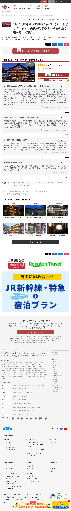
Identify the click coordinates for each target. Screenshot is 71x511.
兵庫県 (29, 407)
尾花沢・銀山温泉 (50, 182)
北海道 (14, 385)
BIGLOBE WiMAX (11, 450)
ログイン (66, 1)
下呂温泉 (18, 370)
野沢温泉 (23, 366)
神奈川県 (29, 392)
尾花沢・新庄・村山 (37, 182)
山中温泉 (42, 368)
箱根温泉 (4, 376)
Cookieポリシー (36, 497)
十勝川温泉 (18, 362)
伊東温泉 (11, 368)
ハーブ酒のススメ (57, 391)
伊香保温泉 (35, 364)
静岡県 (14, 403)
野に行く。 (55, 379)
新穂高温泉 (31, 370)
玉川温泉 (35, 374)
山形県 (28, 182)
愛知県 (24, 403)
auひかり (8, 445)
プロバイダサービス (11, 473)
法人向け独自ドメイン (12, 488)
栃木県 (14, 389)
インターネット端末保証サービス (36, 445)
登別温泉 (11, 362)
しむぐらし (54, 445)
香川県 (19, 414)
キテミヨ (55, 373)
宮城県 (29, 385)
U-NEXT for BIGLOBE (34, 453)
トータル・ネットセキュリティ (36, 450)
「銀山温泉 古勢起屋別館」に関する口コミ (23, 60)
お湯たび (55, 369)
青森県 (19, 385)
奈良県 (33, 407)
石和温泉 (41, 366)
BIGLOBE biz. (10, 466)
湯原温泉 (4, 374)
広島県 (29, 410)
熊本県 (27, 418)
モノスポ (55, 377)
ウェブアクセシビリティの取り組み (32, 494)
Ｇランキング (56, 363)
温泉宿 (19, 185)
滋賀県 (14, 407)
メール (53, 468)
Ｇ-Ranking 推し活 (57, 387)
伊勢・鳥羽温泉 (12, 376)
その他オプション (33, 456)
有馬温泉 (43, 370)
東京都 (24, 392)
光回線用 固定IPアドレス (12, 476)
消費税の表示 (16, 494)
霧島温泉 (22, 374)
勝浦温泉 (10, 372)
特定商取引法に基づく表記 (10, 500)
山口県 (33, 410)
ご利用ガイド (56, 356)
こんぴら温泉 (23, 372)
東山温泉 (10, 364)
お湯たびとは (56, 355)
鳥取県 (14, 410)
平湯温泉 (24, 370)
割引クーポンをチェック (55, 80)
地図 (41, 70)
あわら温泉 (5, 370)
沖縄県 (46, 418)
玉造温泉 (36, 372)
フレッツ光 (9, 471)
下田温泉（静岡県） (27, 368)
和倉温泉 (36, 368)
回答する (44, 1)
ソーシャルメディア (33, 481)
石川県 (19, 399)
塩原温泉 (17, 366)
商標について (40, 500)
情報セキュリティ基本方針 (27, 500)
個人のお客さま (8, 436)
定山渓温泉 (5, 362)
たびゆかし (55, 385)
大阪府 (24, 407)
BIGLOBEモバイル (11, 447)
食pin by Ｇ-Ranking (58, 389)
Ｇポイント (55, 361)
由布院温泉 (35, 376)
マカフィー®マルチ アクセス (14, 486)
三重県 (29, 403)
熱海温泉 (42, 376)
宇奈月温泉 (12, 370)
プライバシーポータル (24, 497)
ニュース (30, 473)
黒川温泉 (16, 374)
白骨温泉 (29, 366)
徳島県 (14, 414)
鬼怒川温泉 (11, 366)
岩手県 (24, 385)
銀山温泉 (60, 182)
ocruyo (54, 367)
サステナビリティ (33, 471)
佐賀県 (18, 418)
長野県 (19, 396)
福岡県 (13, 418)
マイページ (60, 1)
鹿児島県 (40, 418)
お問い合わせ (7, 494)
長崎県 (22, 418)
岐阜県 (19, 403)
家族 (14, 182)
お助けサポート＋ (33, 442)
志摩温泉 (19, 376)
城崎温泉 (37, 370)
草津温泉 (28, 364)
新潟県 (24, 396)
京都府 (19, 407)
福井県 (24, 399)
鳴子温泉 (43, 362)
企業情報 (29, 463)
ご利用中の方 (52, 463)
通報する (67, 112)
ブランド (30, 468)
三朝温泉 (30, 372)
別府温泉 (10, 374)
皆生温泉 (42, 372)
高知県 (29, 414)
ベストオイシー (57, 375)
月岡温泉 (35, 366)
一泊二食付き (26, 185)
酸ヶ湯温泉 (29, 374)
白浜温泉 (4, 372)
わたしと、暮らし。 (58, 371)
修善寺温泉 (18, 368)
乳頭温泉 (37, 362)
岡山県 (24, 410)
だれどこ (55, 365)
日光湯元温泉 (42, 374)
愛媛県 (24, 414)
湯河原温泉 (5, 368)
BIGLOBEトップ (7, 503)
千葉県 (19, 392)
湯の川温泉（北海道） (28, 362)
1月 (66, 182)
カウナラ (55, 381)
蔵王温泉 (16, 364)
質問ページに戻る (36, 242)
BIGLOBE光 (9, 442)
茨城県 (24, 389)
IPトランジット (10, 483)
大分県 (31, 418)
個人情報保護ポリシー (9, 497)
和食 (14, 185)
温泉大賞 (53, 442)
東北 (23, 182)
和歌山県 (39, 407)
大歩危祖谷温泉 (27, 376)
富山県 (14, 399)
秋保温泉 (4, 364)
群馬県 (19, 389)
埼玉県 (14, 392)
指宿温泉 (4, 378)
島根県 (19, 410)
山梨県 (14, 396)
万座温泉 (41, 364)
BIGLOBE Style (32, 478)
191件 (60, 65)
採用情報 (30, 476)
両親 (18, 182)
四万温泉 (4, 366)
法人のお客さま (8, 463)
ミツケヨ (55, 383)
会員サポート (54, 471)
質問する (51, 1)
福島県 (43, 385)
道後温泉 (16, 372)
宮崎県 (36, 418)
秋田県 (33, 385)
